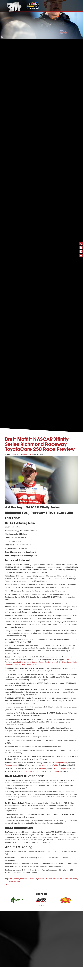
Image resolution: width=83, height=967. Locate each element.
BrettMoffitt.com (40, 769)
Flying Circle (61, 662)
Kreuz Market (72, 662)
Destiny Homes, (51, 662)
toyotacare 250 (41, 879)
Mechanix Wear (25, 665)
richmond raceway (27, 879)
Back (8, 885)
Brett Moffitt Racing (26, 454)
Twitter (55, 765)
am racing (9, 881)
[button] (39, 906)
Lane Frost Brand (11, 665)
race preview (54, 879)
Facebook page (11, 765)
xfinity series (14, 879)
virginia (17, 881)
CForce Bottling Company (21, 662)
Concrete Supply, (38, 662)
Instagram (45, 765)
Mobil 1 (38, 665)
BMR (15, 454)
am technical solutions (68, 879)
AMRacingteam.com (59, 763)
